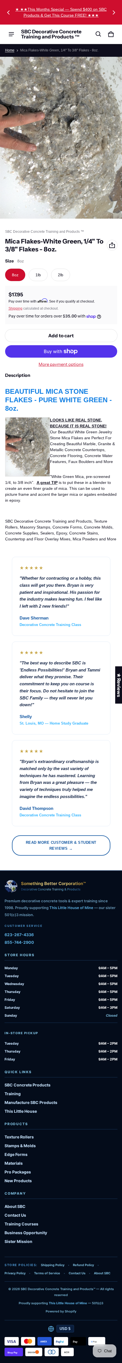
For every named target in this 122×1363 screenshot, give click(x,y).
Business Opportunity (26, 1232)
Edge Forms (16, 1154)
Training (13, 1093)
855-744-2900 (19, 942)
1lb (38, 275)
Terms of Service (47, 1273)
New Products (18, 1180)
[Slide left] (8, 12)
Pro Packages (18, 1171)
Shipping (15, 308)
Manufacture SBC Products (31, 1102)
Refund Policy (83, 1265)
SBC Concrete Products (28, 1084)
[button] (98, 34)
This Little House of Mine (71, 907)
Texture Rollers (19, 1136)
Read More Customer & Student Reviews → (61, 845)
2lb (60, 275)
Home (9, 50)
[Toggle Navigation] (11, 34)
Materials (14, 1163)
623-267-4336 (19, 934)
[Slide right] (113, 12)
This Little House (21, 1111)
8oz (15, 275)
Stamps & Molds (20, 1145)
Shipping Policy (52, 1265)
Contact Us (15, 1215)
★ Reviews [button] (119, 685)
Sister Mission (18, 1241)
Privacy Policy (15, 1273)
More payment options (61, 364)
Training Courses (21, 1223)
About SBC (15, 1206)
